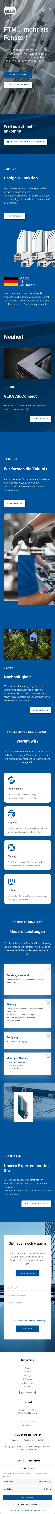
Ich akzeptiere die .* (28, 1321)
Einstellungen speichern (27, 1504)
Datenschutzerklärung (29, 1510)
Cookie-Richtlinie (14, 1510)
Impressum (42, 1510)
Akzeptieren (27, 1497)
